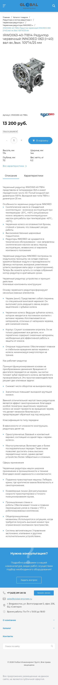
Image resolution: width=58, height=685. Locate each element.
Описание (11, 175)
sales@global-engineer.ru (19, 599)
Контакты (8, 636)
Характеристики (33, 175)
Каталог (7, 628)
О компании (9, 620)
